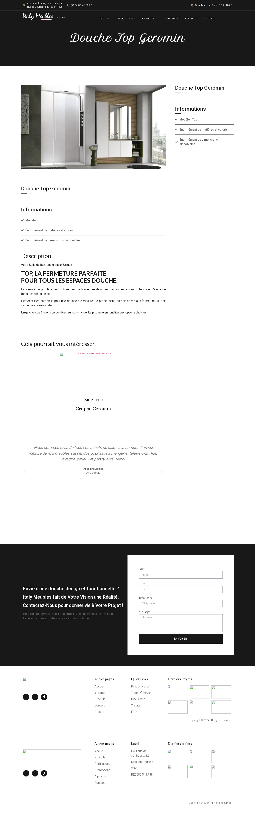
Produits (148, 18)
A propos (172, 18)
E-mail (143, 583)
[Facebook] (26, 697)
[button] (25, 471)
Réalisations (126, 18)
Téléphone (145, 597)
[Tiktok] (44, 697)
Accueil (105, 18)
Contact (191, 18)
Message (144, 612)
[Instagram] (35, 697)
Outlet (209, 18)
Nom (142, 568)
